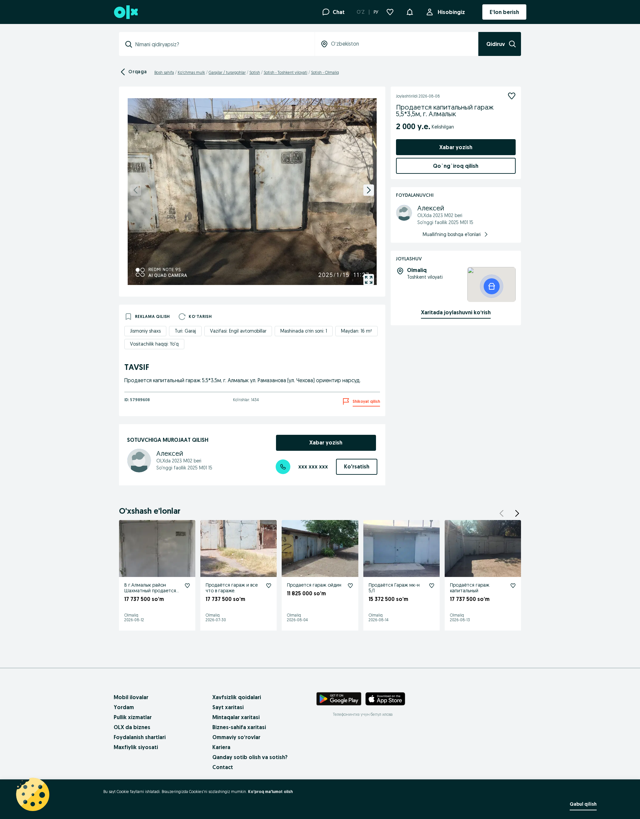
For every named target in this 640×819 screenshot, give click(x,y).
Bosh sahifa (164, 72)
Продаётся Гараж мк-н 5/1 (394, 588)
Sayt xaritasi (228, 707)
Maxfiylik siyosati (136, 747)
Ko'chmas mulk (191, 72)
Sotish (254, 72)
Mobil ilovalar (131, 697)
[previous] (135, 190)
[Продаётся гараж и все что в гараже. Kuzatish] (268, 585)
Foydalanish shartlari (140, 737)
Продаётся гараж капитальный (469, 588)
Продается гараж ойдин (314, 585)
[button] (410, 11)
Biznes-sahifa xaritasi (239, 727)
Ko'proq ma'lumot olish (270, 791)
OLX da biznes (132, 727)
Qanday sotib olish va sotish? (250, 757)
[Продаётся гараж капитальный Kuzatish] (513, 585)
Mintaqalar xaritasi (236, 717)
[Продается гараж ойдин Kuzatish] (350, 585)
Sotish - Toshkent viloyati (285, 72)
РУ (376, 12)
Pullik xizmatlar (133, 717)
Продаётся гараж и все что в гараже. (232, 588)
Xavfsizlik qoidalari (236, 697)
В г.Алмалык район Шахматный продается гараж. (150, 590)
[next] (368, 190)
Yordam (124, 707)
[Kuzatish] (512, 96)
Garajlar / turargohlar (227, 72)
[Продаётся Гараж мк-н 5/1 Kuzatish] (431, 585)
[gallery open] (368, 279)
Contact (222, 767)
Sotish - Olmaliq (325, 72)
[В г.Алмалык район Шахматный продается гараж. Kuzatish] (187, 585)
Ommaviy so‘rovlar (236, 737)
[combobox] (220, 44)
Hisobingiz (451, 12)
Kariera (221, 747)
